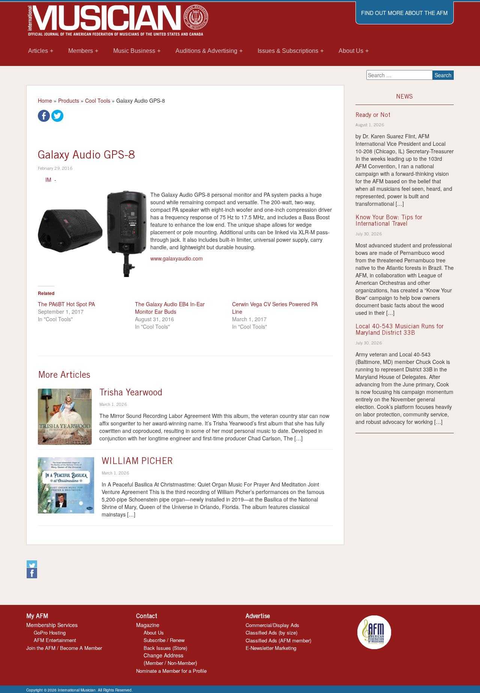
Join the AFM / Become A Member (64, 647)
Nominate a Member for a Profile (171, 670)
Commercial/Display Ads (272, 625)
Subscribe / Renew (164, 640)
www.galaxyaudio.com (176, 258)
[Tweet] (57, 115)
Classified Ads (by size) (271, 632)
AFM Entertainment (55, 640)
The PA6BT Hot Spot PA (66, 304)
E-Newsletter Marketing (271, 647)
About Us (154, 632)
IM (48, 179)
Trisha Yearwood (130, 393)
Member (154, 662)
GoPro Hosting (50, 632)
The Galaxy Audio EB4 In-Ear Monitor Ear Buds (170, 307)
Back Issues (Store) (165, 647)
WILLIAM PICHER (137, 462)
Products (68, 100)
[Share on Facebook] (44, 115)
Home (45, 100)
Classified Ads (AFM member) (278, 640)
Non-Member (181, 662)
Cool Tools (97, 100)
